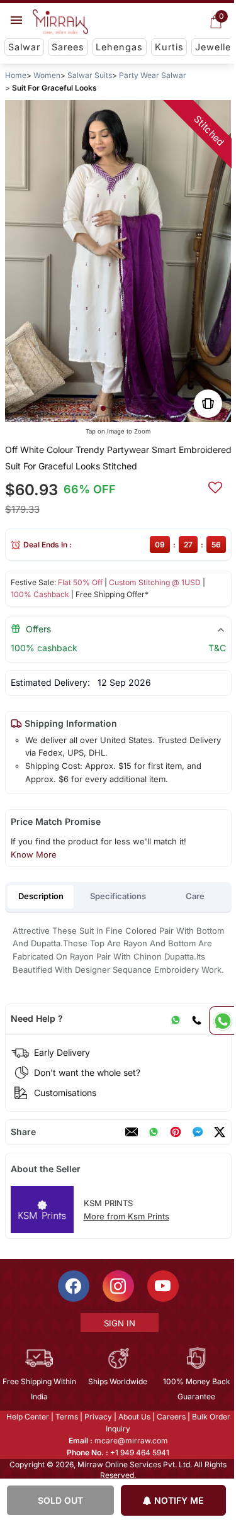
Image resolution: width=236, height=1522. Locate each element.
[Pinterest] (175, 1132)
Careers (169, 1416)
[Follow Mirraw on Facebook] (72, 1286)
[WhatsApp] (175, 1019)
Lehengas (119, 47)
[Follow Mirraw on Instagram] (117, 1286)
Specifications (118, 896)
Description (41, 896)
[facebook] (197, 1132)
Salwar (24, 47)
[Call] (196, 1019)
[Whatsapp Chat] (221, 1020)
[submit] (215, 485)
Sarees (68, 47)
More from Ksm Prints (126, 1216)
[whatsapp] (153, 1132)
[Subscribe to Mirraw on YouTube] (161, 1286)
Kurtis (169, 47)
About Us (133, 1416)
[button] (102, 408)
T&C (216, 647)
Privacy (97, 1416)
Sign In (118, 1323)
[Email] (131, 1132)
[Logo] (60, 22)
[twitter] (219, 1132)
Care (195, 896)
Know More (33, 854)
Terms (65, 1416)
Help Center (26, 1416)
